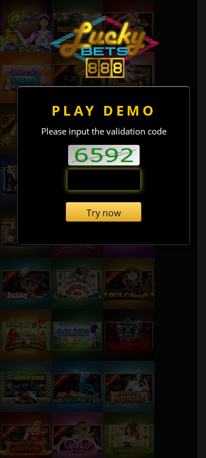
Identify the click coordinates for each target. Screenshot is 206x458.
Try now (103, 213)
